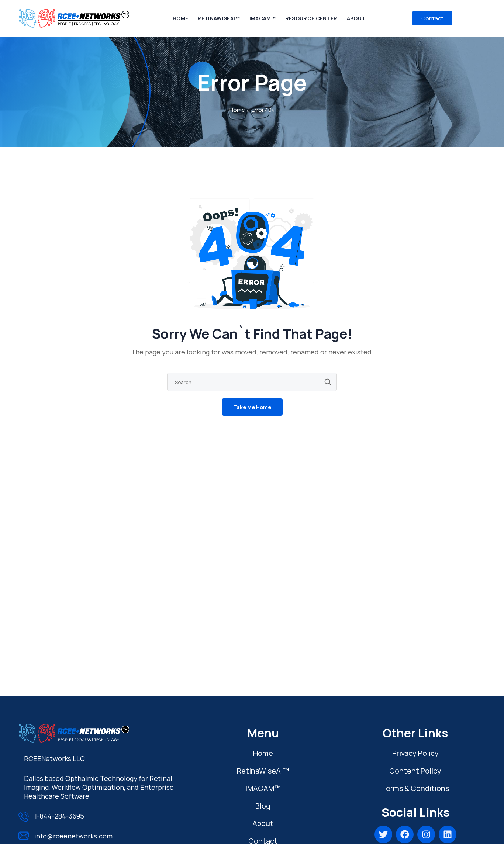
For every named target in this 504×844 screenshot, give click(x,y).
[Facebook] (405, 834)
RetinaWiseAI (263, 771)
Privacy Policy (415, 753)
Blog (262, 806)
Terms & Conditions (415, 788)
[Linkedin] (447, 834)
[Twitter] (383, 834)
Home (237, 110)
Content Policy (415, 771)
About (262, 823)
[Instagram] (426, 834)
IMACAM (263, 788)
